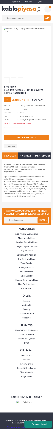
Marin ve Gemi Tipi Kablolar (26, 280)
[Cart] (47, 9)
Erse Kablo (10, 86)
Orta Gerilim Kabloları (26, 259)
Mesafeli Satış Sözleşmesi (26, 330)
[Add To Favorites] (14, 130)
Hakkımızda (26, 355)
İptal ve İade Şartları (26, 339)
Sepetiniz (26, 318)
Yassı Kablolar (26, 263)
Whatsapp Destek (39, 424)
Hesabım (26, 301)
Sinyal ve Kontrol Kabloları (27, 242)
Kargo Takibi (26, 376)
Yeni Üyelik (26, 305)
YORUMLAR (25, 156)
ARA (47, 18)
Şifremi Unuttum (26, 314)
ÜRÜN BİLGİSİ (10, 156)
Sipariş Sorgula (26, 372)
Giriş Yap (28, 2)
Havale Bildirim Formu (26, 368)
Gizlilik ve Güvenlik (26, 334)
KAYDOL (43, 220)
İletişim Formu (26, 364)
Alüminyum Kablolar (26, 238)
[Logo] (22, 9)
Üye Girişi (26, 309)
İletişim (26, 360)
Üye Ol (39, 2)
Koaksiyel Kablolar (26, 267)
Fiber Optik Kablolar (26, 284)
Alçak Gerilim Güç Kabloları (26, 234)
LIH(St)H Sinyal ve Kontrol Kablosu (32, 106)
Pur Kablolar (26, 288)
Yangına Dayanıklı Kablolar (26, 246)
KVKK (26, 343)
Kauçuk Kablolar (26, 251)
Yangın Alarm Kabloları (26, 255)
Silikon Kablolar (26, 272)
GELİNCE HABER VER (26, 137)
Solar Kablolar (26, 276)
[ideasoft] (12, 427)
